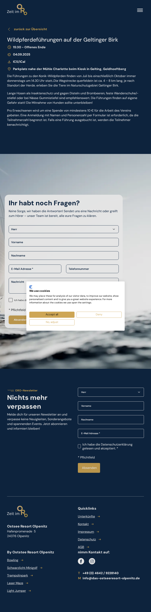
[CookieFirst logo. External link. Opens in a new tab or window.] (30, 287)
